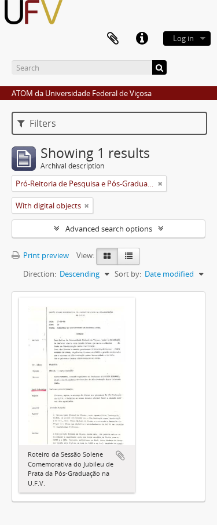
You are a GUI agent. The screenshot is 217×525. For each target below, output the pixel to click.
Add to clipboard (120, 455)
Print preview (45, 255)
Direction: (39, 274)
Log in (183, 38)
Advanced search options (108, 228)
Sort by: (128, 274)
